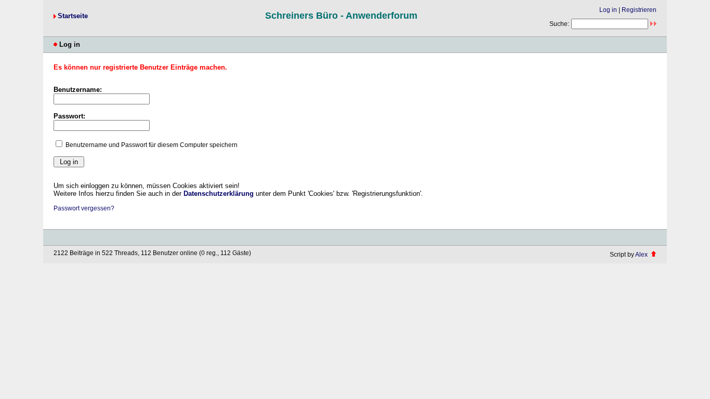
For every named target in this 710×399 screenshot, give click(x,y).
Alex (641, 254)
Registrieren (639, 10)
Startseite (73, 16)
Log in (608, 10)
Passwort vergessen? (84, 208)
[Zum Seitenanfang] (653, 254)
